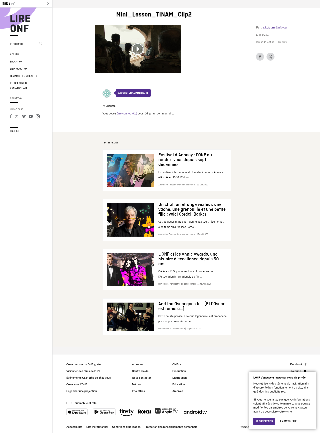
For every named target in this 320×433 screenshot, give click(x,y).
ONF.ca (177, 364)
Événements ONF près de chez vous (88, 377)
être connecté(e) (127, 113)
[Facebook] (11, 117)
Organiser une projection (81, 391)
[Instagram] (38, 117)
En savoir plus (288, 421)
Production (179, 371)
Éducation (16, 61)
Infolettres (138, 391)
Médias (136, 384)
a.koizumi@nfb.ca (275, 27)
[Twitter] (17, 117)
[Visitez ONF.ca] (22, 3)
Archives (177, 391)
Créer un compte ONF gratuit (84, 364)
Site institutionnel (97, 427)
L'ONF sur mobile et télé (81, 403)
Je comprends (264, 421)
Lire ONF (20, 24)
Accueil (14, 54)
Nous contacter (141, 377)
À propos (137, 364)
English (14, 131)
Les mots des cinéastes (23, 76)
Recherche (16, 44)
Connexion (16, 98)
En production (18, 69)
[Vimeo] (24, 117)
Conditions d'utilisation (126, 427)
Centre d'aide (140, 371)
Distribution (179, 377)
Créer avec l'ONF (76, 384)
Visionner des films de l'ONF (83, 371)
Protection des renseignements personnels (170, 427)
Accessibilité (74, 427)
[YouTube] (31, 117)
